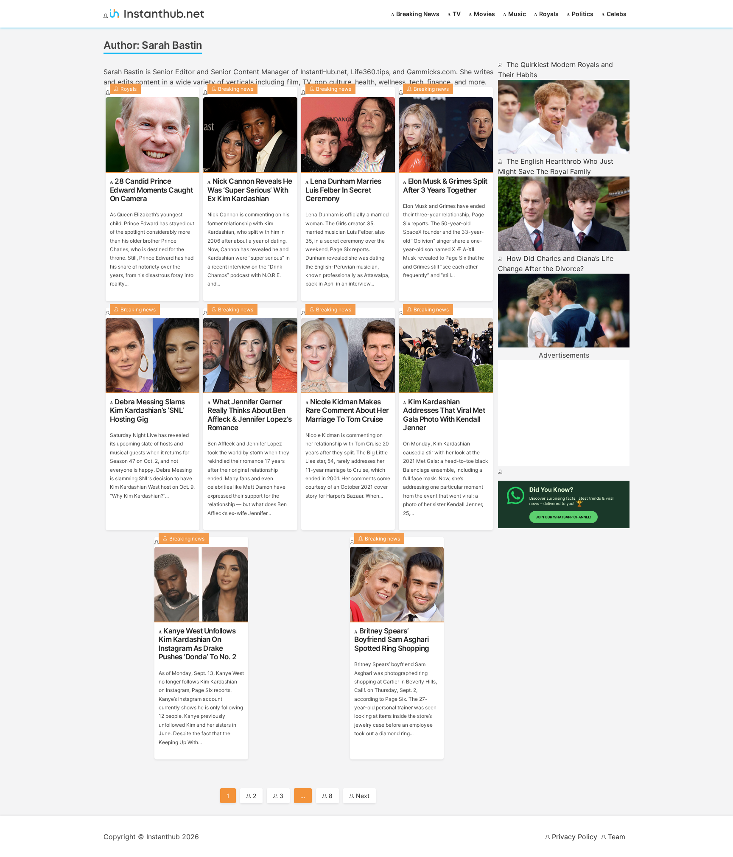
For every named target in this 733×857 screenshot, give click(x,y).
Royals (549, 13)
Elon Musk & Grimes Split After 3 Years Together (445, 185)
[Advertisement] (563, 413)
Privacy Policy (574, 836)
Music (517, 13)
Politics (582, 13)
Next (362, 795)
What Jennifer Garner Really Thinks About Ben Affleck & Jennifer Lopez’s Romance (249, 415)
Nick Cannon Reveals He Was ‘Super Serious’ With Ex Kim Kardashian (249, 190)
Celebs (617, 13)
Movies (484, 13)
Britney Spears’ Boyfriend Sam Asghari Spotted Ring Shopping (391, 640)
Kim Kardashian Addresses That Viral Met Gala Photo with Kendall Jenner (444, 415)
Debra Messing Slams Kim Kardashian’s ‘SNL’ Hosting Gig (147, 410)
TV (457, 13)
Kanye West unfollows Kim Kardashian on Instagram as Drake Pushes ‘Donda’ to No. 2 (198, 644)
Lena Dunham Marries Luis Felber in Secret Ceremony (343, 190)
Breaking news (417, 13)
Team (616, 836)
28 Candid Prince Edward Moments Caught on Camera (151, 190)
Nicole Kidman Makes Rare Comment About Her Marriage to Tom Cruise (347, 410)
